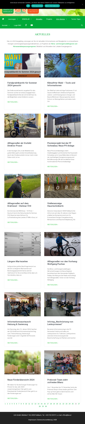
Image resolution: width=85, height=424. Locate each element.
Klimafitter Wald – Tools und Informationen (61, 84)
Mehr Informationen (52, 6)
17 (48, 404)
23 (66, 404)
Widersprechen (37, 6)
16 (45, 404)
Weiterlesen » (12, 102)
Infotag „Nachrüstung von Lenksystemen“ (60, 323)
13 (35, 404)
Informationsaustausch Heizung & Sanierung (19, 323)
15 (41, 404)
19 (54, 404)
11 (29, 404)
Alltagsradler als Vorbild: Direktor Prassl (19, 144)
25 (72, 404)
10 (26, 404)
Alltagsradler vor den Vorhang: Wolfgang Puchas (62, 262)
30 (46, 406)
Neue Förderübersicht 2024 (20, 380)
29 (43, 406)
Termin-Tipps (75, 19)
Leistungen (12, 19)
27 (79, 404)
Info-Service (60, 19)
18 (51, 404)
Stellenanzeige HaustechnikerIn (55, 204)
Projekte (49, 19)
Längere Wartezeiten (17, 261)
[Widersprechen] (82, 4)
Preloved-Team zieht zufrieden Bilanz (57, 381)
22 (63, 404)
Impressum (32, 420)
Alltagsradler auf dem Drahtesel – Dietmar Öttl (19, 204)
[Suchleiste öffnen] (82, 25)
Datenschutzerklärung (44, 420)
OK (28, 6)
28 (40, 406)
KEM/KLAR (26, 19)
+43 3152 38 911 (51, 415)
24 (69, 404)
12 (32, 404)
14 (38, 404)
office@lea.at (66, 415)
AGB (55, 420)
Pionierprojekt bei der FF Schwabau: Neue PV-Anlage (60, 144)
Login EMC (17, 25)
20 (57, 404)
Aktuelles (39, 19)
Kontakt (5, 25)
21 (60, 404)
